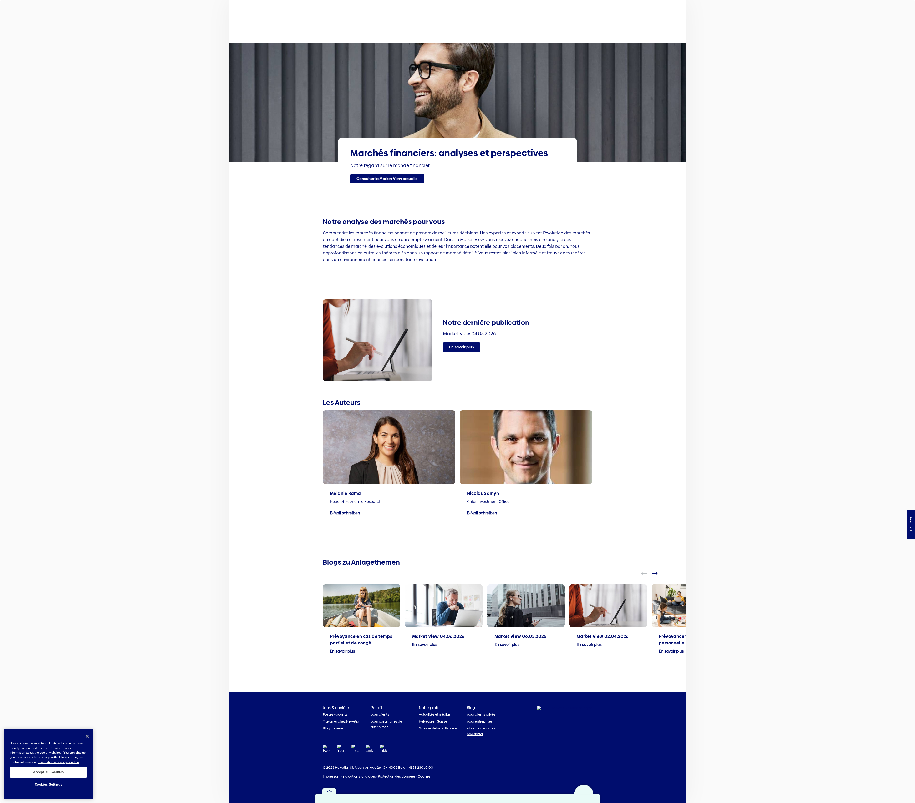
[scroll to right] (657, 573)
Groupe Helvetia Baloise (438, 728)
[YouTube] (340, 750)
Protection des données (397, 776)
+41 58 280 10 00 (420, 767)
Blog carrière (333, 728)
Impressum (331, 776)
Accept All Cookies (48, 772)
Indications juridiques (359, 776)
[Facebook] (326, 750)
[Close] (87, 736)
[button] (387, 179)
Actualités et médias (435, 714)
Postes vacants (335, 714)
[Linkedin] (369, 750)
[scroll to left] (647, 573)
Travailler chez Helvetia (341, 721)
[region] (48, 764)
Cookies (424, 776)
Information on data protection (58, 762)
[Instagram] (355, 750)
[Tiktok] (383, 754)
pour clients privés (481, 714)
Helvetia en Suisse (433, 721)
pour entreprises (480, 721)
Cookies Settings (48, 784)
